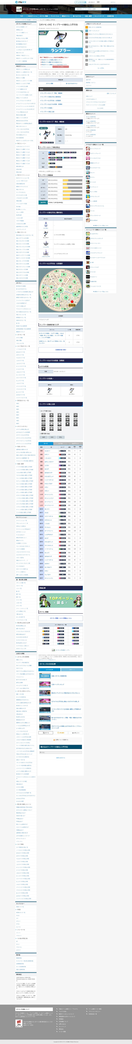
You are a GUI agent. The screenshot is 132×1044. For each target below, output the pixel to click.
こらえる (47, 523)
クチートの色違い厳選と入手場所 (24, 486)
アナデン (92, 177)
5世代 (17, 414)
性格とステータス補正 (21, 781)
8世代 (17, 423)
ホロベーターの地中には (22, 569)
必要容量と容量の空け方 (22, 832)
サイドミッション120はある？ (23, 529)
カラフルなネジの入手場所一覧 (23, 792)
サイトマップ (62, 1026)
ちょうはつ (48, 574)
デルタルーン (93, 276)
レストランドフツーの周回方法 (23, 768)
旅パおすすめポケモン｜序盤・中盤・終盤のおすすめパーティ (101, 46)
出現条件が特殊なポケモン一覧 (23, 294)
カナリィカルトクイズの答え (23, 742)
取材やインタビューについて (66, 1014)
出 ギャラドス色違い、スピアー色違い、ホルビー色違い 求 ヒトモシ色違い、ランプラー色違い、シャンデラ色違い (51, 335)
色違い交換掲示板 (20, 969)
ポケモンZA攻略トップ (21, 26)
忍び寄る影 (19, 215)
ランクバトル (55, 16)
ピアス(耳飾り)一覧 (21, 611)
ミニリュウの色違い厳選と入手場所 (24, 469)
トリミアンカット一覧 (21, 619)
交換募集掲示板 (20, 963)
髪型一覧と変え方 (20, 628)
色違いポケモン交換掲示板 (95, 27)
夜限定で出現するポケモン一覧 (23, 297)
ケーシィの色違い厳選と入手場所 (24, 509)
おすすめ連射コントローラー (23, 835)
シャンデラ (46, 247)
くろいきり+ (48, 458)
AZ (17, 941)
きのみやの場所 (20, 801)
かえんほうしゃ (49, 541)
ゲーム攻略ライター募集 (95, 1009)
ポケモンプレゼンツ (21, 838)
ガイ (17, 918)
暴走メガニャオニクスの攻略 (23, 246)
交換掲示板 (110, 16)
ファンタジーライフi (95, 286)
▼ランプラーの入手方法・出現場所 (50, 100)
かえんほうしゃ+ (49, 476)
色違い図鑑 (19, 340)
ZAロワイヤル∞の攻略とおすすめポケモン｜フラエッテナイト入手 (101, 51)
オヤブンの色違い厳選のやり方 (23, 771)
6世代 (17, 417)
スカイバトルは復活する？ (22, 827)
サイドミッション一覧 (21, 520)
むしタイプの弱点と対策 (22, 881)
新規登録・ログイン (91, 82)
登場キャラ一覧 (20, 906)
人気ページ (72, 669)
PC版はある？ (19, 821)
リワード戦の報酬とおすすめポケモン (25, 674)
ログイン (113, 2)
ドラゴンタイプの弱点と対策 (23, 890)
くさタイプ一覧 (20, 360)
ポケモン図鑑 (44, 16)
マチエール (19, 947)
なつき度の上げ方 (20, 728)
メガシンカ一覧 (20, 343)
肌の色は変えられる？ (21, 642)
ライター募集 (62, 1031)
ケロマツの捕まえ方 (21, 306)
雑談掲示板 (19, 958)
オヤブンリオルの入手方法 (22, 435)
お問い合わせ (62, 1024)
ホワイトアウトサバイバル (97, 206)
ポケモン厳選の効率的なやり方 (23, 702)
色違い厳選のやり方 (21, 708)
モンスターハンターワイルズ (97, 257)
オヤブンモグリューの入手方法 (23, 440)
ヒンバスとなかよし (21, 192)
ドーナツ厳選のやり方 (21, 89)
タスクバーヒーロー (95, 243)
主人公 (17, 915)
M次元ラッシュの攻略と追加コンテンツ (52, 60)
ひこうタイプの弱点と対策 (22, 875)
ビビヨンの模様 (20, 787)
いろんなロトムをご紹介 (22, 198)
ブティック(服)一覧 (21, 582)
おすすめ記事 (49, 669)
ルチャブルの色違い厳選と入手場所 (24, 503)
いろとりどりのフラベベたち (23, 551)
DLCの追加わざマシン (21, 134)
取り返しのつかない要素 (22, 38)
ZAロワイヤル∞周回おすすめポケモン (25, 671)
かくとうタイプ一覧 (21, 366)
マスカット (19, 935)
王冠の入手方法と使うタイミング (24, 754)
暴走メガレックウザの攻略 (22, 260)
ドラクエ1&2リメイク (95, 248)
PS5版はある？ (19, 818)
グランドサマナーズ (95, 215)
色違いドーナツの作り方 (22, 117)
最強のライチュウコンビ (22, 186)
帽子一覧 (18, 597)
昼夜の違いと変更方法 (21, 711)
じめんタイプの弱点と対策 (22, 873)
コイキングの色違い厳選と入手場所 (24, 506)
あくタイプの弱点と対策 (22, 892)
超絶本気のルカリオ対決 (22, 226)
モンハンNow (93, 191)
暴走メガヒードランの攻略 (22, 249)
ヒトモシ (46, 228)
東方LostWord (93, 220)
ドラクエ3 (92, 272)
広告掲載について (63, 1021)
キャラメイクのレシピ (21, 640)
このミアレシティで (21, 229)
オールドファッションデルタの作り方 (25, 109)
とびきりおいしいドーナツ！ (23, 146)
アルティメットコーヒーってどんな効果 (95, 104)
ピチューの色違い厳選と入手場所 (24, 492)
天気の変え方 (19, 714)
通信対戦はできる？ (21, 812)
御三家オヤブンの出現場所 (22, 774)
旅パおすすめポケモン (72, 83)
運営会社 (61, 1029)
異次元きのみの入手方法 (22, 120)
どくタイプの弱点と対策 (22, 870)
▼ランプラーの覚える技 (47, 111)
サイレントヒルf (94, 267)
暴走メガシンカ (20, 52)
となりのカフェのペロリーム (23, 554)
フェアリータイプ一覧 (21, 397)
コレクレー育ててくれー (22, 180)
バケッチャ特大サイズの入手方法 (24, 762)
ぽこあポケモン (94, 233)
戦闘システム (19, 659)
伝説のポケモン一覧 (21, 320)
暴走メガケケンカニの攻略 (22, 263)
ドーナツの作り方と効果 (22, 86)
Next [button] (53, 134)
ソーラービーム (49, 549)
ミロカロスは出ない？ (91, 99)
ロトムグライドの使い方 (22, 685)
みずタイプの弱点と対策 (22, 855)
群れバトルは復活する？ (22, 824)
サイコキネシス (49, 545)
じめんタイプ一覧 (20, 372)
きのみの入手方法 (20, 798)
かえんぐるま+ (48, 483)
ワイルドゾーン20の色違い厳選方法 (24, 460)
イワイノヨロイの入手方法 (22, 129)
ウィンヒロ (93, 182)
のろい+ (47, 491)
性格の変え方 (19, 784)
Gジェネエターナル (95, 167)
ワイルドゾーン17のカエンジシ (23, 308)
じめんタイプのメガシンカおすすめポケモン (99, 64)
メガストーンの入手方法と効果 (23, 737)
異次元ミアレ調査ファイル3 (23, 155)
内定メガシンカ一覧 (21, 314)
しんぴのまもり (49, 534)
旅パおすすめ (77, 16)
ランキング (113, 93)
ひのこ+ (47, 454)
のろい (46, 487)
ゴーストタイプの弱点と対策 (23, 887)
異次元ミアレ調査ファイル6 (23, 163)
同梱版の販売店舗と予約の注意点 (24, 807)
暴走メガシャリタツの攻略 (22, 243)
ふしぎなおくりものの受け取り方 (24, 49)
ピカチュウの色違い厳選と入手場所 (24, 495)
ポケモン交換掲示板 (91, 116)
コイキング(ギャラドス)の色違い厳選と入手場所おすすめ (101, 42)
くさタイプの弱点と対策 (22, 861)
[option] (47, 135)
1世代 (17, 403)
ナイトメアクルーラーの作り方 (23, 100)
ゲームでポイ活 (80, 2)
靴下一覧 (18, 594)
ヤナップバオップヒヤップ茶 (23, 563)
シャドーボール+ (49, 480)
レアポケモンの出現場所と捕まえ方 (24, 291)
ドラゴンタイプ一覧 (21, 389)
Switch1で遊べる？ (20, 815)
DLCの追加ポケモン (57, 62)
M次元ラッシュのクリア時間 (23, 83)
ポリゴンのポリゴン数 (21, 195)
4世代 (17, 412)
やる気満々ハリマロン (21, 543)
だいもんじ (48, 527)
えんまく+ (47, 450)
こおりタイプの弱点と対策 (22, 864)
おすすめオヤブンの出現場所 (23, 432)
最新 (108, 93)
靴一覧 (17, 591)
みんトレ (92, 172)
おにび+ (47, 469)
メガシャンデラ (46, 256)
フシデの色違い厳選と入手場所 (23, 512)
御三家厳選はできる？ (21, 44)
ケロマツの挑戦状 (20, 549)
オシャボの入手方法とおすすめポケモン (25, 795)
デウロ (17, 924)
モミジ (17, 944)
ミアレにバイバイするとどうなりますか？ (96, 102)
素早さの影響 (19, 682)
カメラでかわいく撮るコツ (22, 645)
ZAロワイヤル (19, 668)
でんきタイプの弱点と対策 (22, 858)
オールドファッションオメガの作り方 (25, 106)
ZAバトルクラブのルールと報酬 (23, 665)
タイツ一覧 (19, 605)
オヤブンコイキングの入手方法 (23, 438)
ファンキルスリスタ (95, 158)
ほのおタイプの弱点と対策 (22, 853)
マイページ (88, 85)
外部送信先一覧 (93, 1014)
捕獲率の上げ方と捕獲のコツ (23, 722)
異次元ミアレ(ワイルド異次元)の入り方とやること (101, 34)
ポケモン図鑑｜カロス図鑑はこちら (61, 618)
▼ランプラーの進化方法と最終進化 (50, 97)
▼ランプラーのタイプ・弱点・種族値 (51, 93)
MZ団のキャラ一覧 (20, 912)
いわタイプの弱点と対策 (22, 884)
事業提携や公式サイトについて (67, 1016)
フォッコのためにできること (23, 546)
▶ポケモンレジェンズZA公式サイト (47, 659)
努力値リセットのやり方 (22, 705)
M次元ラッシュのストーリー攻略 (24, 80)
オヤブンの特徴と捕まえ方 (22, 429)
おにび (46, 538)
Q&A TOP (88, 79)
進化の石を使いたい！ (21, 537)
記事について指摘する (62, 739)
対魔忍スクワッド (94, 163)
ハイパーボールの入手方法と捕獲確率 (25, 751)
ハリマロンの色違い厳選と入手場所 (24, 498)
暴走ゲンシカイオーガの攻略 (23, 258)
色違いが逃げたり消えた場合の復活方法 (25, 455)
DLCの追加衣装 (20, 137)
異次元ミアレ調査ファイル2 (23, 152)
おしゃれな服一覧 (20, 617)
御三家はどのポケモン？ (22, 41)
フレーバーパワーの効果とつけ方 (24, 94)
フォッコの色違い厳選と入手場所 (24, 478)
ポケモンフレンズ (94, 196)
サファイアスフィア (95, 148)
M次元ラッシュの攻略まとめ (23, 69)
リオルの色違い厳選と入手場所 (23, 472)
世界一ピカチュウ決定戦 (22, 574)
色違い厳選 (88, 16)
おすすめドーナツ (62, 64)
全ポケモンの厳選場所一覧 (22, 458)
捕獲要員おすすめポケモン (22, 699)
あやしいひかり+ (49, 461)
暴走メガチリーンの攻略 (22, 275)
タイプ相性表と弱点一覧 (22, 847)
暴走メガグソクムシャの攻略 (23, 266)
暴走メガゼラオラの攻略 (22, 278)
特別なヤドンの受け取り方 (22, 734)
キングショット (94, 187)
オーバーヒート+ (49, 505)
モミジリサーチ (99, 16)
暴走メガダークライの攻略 (22, 252)
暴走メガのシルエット (21, 126)
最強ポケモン (66, 16)
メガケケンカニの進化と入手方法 (97, 55)
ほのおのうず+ (48, 472)
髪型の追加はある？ (21, 634)
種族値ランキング (20, 331)
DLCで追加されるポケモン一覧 (23, 311)
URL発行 (62, 732)
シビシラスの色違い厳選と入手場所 (24, 501)
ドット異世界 (93, 201)
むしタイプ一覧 (20, 380)
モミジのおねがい (20, 566)
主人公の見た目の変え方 (22, 637)
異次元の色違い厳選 (21, 115)
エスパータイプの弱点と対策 (23, 878)
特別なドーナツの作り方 (22, 97)
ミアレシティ (19, 841)
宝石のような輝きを (21, 526)
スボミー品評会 (20, 557)
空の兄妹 (18, 206)
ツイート (46, 732)
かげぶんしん (48, 520)
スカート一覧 (19, 585)
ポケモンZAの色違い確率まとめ (23, 452)
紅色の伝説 (19, 169)
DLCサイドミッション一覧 (22, 178)
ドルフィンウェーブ (95, 153)
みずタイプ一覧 (20, 354)
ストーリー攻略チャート (22, 32)
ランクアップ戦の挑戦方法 (22, 662)
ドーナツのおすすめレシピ (22, 92)
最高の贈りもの (20, 166)
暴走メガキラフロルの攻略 (22, 272)
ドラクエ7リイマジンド (96, 253)
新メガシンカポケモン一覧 (22, 75)
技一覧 (17, 323)
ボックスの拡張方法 (21, 697)
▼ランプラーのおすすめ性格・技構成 (51, 104)
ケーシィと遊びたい (21, 571)
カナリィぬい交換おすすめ (22, 688)
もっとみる (100, 108)
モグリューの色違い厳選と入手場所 (24, 481)
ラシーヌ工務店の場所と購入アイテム (25, 745)
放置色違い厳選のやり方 (22, 449)
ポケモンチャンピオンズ (96, 238)
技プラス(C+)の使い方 (21, 679)
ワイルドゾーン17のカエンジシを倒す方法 (25, 777)
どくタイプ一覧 (20, 369)
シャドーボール (49, 560)
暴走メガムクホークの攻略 (22, 240)
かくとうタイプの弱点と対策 (23, 867)
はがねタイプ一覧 (20, 394)
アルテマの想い (63, 1011)
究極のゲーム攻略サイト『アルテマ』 (69, 1009)
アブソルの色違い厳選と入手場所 (24, 489)
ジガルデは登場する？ (21, 303)
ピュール (18, 926)
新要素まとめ (19, 29)
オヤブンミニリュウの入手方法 (23, 443)
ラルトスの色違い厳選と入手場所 (24, 483)
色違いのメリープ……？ (22, 560)
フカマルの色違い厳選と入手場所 (24, 475)
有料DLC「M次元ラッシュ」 (23, 55)
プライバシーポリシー (94, 1011)
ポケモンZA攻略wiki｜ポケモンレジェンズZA (40, 9)
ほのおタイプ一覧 (20, 352)
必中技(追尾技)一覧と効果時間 (23, 328)
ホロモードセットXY (21, 648)
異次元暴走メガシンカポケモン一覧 (24, 235)
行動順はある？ (20, 830)
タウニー (18, 921)
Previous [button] (40, 134)
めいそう (47, 509)
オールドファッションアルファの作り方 (25, 103)
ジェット (18, 932)
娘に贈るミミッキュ (21, 209)
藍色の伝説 (19, 172)
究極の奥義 (19, 200)
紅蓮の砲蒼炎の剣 (20, 183)
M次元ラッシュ (32, 16)
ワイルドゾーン (20, 676)
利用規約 (61, 1019)
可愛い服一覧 (19, 614)
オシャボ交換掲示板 (21, 966)
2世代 (17, 406)
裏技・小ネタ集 (20, 694)
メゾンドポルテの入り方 (22, 731)
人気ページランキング (94, 30)
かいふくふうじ (49, 494)
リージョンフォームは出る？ (23, 300)
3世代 (17, 409)
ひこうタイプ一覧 (20, 374)
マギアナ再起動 (20, 220)
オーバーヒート (49, 501)
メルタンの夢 (19, 218)
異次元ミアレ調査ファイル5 (23, 160)
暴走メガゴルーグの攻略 (22, 269)
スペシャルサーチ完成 (21, 203)
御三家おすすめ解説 (21, 286)
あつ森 (92, 262)
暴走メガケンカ (20, 189)
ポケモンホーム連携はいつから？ (24, 810)
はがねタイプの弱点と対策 (22, 895)
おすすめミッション (21, 531)
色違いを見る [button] (43, 128)
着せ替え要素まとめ (21, 625)
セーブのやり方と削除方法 (22, 756)
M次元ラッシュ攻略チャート (49, 64)
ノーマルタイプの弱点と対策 (23, 850)
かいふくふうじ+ (49, 498)
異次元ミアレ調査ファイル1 (23, 149)
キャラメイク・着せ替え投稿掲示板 (24, 960)
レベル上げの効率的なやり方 (23, 725)
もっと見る (101, 68)
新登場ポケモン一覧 (21, 317)
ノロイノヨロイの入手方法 (22, 132)
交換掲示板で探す (60, 349)
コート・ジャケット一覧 (22, 608)
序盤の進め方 (19, 35)
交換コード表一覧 (20, 759)
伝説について (89, 96)
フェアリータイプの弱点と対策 (23, 898)
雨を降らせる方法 (20, 717)
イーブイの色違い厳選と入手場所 (24, 466)
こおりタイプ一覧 (20, 363)
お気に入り (76, 732)
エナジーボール (49, 516)
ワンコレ (92, 210)
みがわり (47, 563)
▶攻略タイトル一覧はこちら (100, 225)
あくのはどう (48, 567)
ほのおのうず (48, 556)
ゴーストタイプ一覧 (21, 386)
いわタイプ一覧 (20, 383)
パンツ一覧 (19, 588)
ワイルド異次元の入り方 (22, 112)
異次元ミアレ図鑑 (46, 62)
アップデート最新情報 (21, 61)
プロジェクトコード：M (22, 523)
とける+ (47, 465)
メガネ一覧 (19, 602)
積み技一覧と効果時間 (21, 326)
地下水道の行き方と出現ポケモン (24, 748)
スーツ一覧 (19, 599)
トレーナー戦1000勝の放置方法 (23, 765)
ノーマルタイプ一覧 (21, 349)
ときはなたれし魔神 (21, 223)
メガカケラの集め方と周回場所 (23, 739)
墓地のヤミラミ (20, 540)
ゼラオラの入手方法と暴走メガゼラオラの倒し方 (100, 37)
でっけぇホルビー (20, 534)
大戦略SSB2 (93, 281)
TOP (21, 16)
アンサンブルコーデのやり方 (23, 631)
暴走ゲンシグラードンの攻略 (23, 255)
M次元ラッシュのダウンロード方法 (24, 58)
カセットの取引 (20, 212)
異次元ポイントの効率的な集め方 (24, 123)
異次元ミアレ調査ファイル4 (23, 157)
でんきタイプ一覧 (20, 357)
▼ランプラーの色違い (46, 108)
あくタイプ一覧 (20, 392)
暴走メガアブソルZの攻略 (22, 238)
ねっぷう (47, 552)
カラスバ (18, 950)
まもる (46, 512)
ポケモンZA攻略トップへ (63, 650)
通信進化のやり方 (20, 719)
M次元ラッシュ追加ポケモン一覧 (24, 72)
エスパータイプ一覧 (21, 377)
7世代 (17, 420)
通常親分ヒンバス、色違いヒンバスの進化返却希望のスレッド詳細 (101, 60)
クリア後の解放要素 (21, 789)
